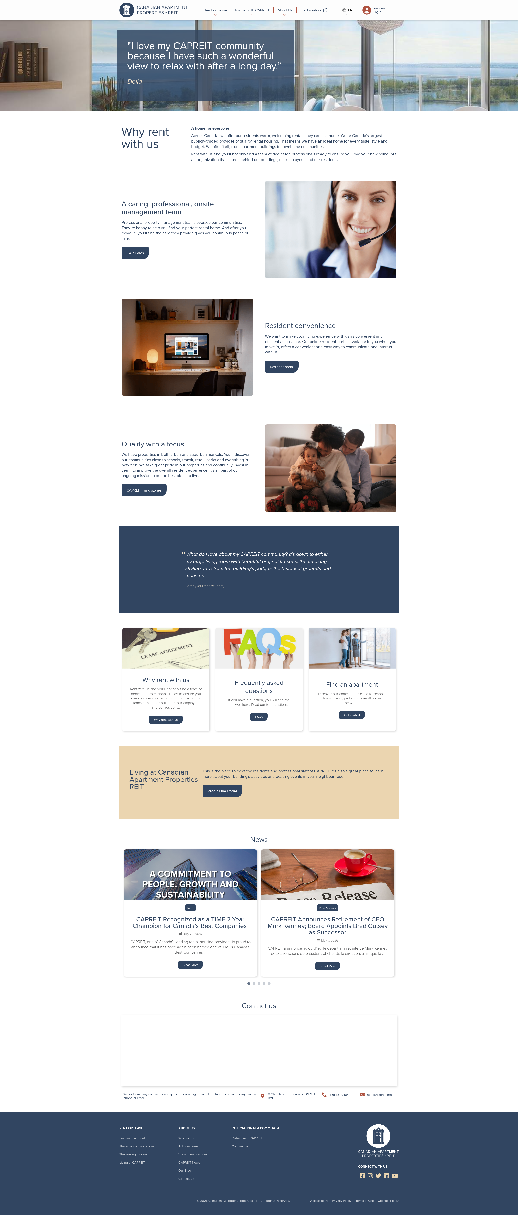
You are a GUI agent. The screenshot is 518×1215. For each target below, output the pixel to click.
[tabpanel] (190, 913)
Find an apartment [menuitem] (132, 1138)
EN (350, 10)
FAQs (259, 717)
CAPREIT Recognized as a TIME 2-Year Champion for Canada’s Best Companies (190, 922)
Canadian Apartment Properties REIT (154, 10)
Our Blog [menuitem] (184, 1170)
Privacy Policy (341, 1200)
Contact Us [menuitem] (186, 1178)
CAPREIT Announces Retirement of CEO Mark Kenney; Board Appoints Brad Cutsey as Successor (327, 925)
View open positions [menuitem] (192, 1154)
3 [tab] (259, 984)
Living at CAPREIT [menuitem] (132, 1162)
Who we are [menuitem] (186, 1138)
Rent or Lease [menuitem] (131, 1128)
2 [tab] (254, 984)
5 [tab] (269, 984)
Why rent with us (166, 719)
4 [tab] (264, 984)
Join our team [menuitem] (188, 1146)
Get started (352, 715)
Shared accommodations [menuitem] (136, 1146)
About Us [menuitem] (186, 1128)
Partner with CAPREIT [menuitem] (247, 1138)
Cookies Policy (388, 1200)
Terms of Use (365, 1200)
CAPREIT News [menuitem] (189, 1162)
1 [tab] (249, 984)
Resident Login (379, 10)
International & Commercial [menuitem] (256, 1128)
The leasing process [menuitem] (133, 1154)
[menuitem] (216, 10)
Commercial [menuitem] (240, 1146)
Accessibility (319, 1200)
